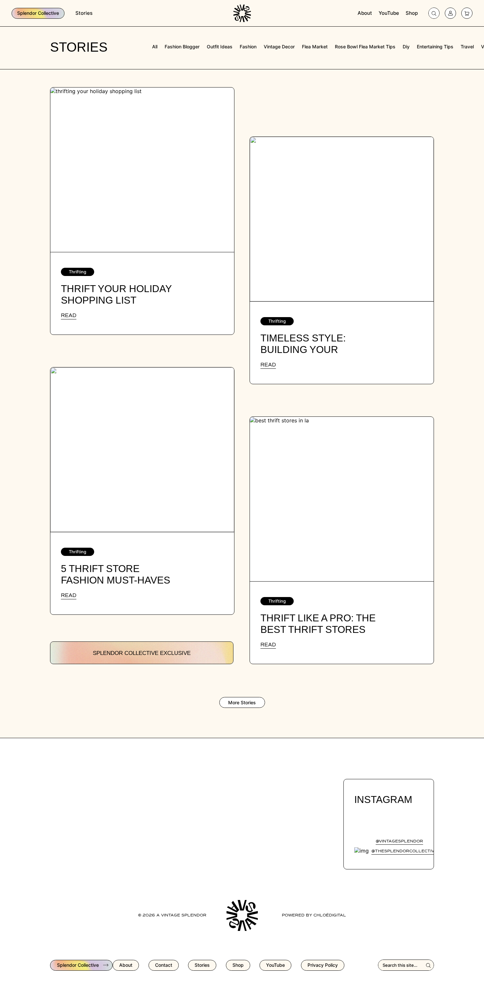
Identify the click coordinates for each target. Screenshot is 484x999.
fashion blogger (182, 46)
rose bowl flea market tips (365, 46)
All (154, 46)
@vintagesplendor (399, 841)
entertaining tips (435, 46)
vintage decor (279, 46)
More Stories (242, 702)
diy (406, 46)
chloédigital (329, 915)
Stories (84, 13)
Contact (163, 965)
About (365, 13)
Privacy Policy (323, 965)
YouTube (389, 13)
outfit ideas (219, 46)
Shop (412, 13)
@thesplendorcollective (404, 851)
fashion (248, 46)
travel (467, 46)
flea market (315, 46)
